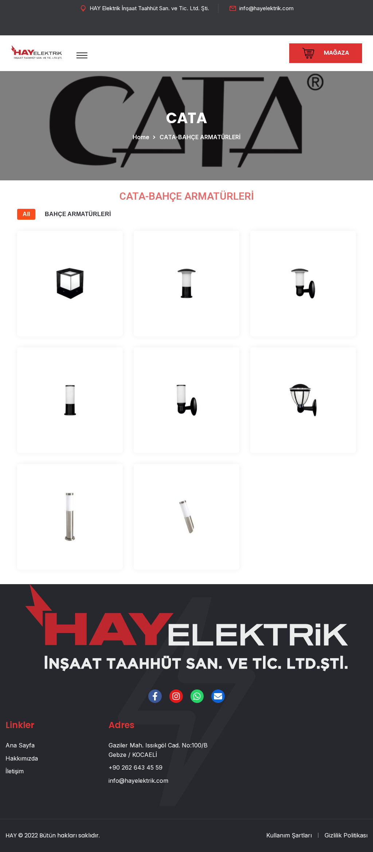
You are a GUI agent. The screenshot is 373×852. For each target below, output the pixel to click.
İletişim (14, 771)
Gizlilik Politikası (346, 835)
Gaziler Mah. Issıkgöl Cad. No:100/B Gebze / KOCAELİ (158, 750)
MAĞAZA (335, 52)
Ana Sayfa (20, 745)
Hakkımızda (21, 758)
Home (142, 137)
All (26, 214)
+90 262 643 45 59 (135, 767)
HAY (11, 835)
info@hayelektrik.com (266, 8)
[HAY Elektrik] (36, 51)
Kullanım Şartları (289, 835)
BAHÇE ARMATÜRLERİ (78, 214)
